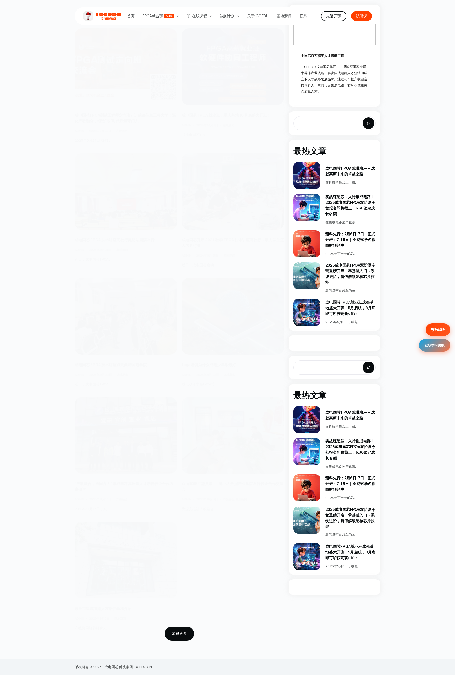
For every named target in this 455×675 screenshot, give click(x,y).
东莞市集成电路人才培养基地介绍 (103, 608)
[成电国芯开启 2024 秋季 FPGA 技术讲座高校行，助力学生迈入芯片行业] (233, 191)
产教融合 (121, 131)
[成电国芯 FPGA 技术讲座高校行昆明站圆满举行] (126, 191)
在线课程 (199, 15)
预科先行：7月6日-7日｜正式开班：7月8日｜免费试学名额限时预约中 (350, 239)
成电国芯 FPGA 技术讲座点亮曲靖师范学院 (111, 364)
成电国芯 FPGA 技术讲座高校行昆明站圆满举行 (115, 239)
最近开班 (333, 15)
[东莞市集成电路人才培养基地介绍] (126, 560)
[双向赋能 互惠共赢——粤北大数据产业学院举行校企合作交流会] (233, 435)
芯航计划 (227, 15)
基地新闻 (284, 15)
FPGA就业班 (157, 15)
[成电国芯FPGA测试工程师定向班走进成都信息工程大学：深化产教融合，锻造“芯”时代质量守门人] (126, 66)
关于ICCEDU (258, 15)
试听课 (361, 15)
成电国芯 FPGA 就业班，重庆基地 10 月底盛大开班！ (226, 115)
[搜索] (368, 123)
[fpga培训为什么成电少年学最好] (233, 316)
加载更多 (179, 633)
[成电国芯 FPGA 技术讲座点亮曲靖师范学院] (126, 316)
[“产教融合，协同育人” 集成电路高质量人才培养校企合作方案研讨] (126, 435)
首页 (131, 15)
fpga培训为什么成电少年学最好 (209, 364)
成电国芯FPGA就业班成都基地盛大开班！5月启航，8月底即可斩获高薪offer (350, 307)
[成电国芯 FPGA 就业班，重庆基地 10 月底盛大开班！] (233, 66)
